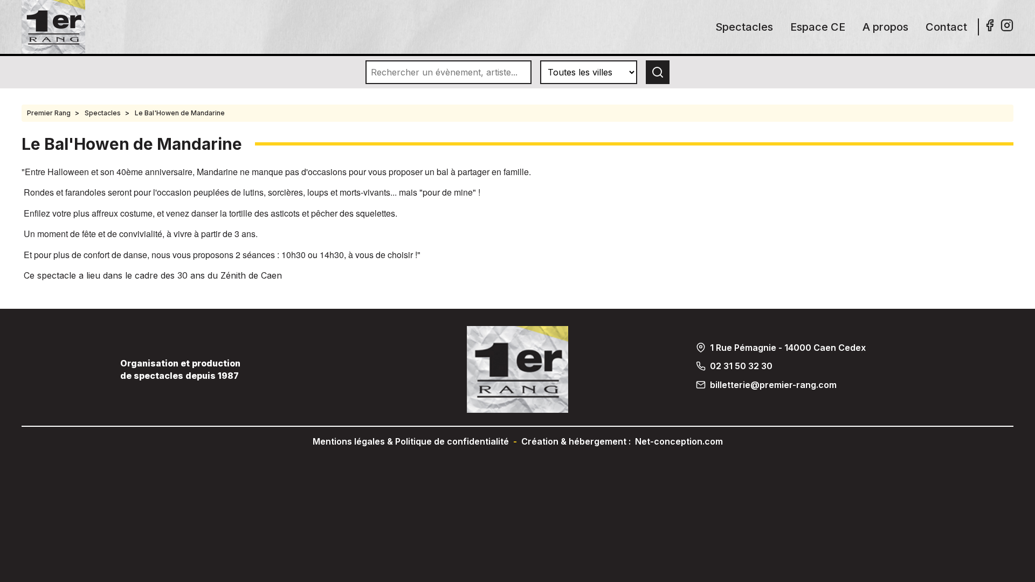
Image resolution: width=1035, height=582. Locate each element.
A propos (885, 26)
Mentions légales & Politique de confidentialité (411, 441)
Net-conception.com (679, 441)
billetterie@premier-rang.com (773, 384)
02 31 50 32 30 (741, 366)
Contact (946, 26)
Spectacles (744, 26)
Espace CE (817, 26)
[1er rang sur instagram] (1006, 28)
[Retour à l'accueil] (53, 50)
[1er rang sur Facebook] (989, 28)
